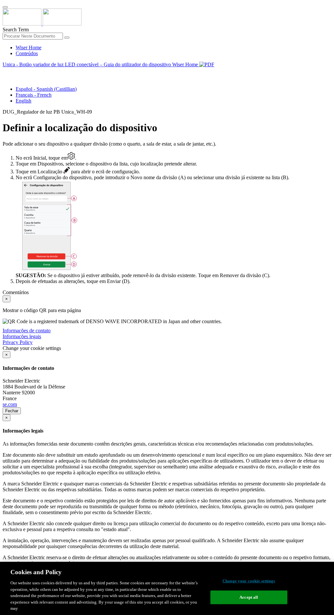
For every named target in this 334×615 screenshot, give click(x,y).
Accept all (248, 597)
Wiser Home (28, 47)
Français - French (34, 95)
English (23, 100)
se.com (10, 404)
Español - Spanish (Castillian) (46, 89)
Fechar (11, 410)
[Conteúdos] (5, 72)
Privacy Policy (18, 342)
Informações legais (22, 336)
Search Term (16, 29)
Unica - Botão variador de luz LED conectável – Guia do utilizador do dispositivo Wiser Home (101, 64)
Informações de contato (27, 330)
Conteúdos (27, 53)
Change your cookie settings (248, 580)
